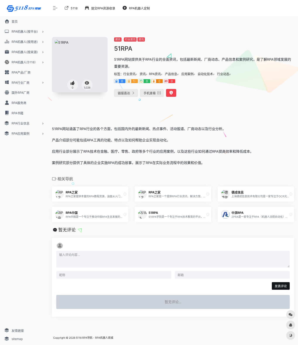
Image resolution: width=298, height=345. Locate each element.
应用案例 (187, 74)
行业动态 (223, 74)
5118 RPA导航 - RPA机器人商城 (94, 337)
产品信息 (171, 74)
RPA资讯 (155, 74)
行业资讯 (130, 39)
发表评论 (281, 286)
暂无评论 (67, 230)
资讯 (117, 39)
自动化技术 (205, 74)
